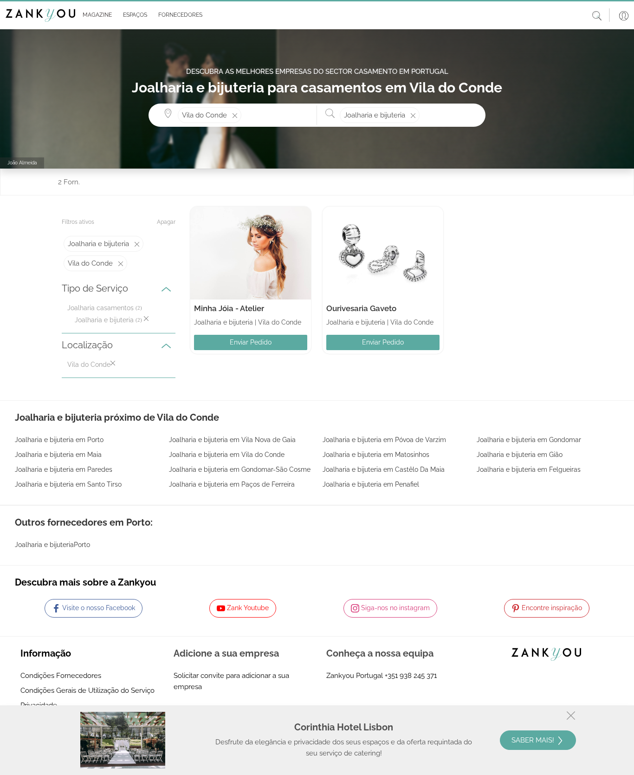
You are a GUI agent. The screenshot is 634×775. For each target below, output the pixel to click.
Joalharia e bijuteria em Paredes (63, 469)
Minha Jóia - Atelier (229, 308)
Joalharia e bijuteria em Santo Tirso (68, 484)
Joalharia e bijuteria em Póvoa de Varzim (384, 439)
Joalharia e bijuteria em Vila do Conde (227, 454)
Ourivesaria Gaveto (361, 308)
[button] (95, 15)
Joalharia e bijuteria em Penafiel (371, 484)
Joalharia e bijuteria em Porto (59, 439)
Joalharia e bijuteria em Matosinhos (376, 454)
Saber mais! (533, 740)
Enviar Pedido (251, 342)
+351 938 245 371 (411, 675)
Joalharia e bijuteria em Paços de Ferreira (232, 484)
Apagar (166, 222)
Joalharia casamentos (100, 308)
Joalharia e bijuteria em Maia (58, 454)
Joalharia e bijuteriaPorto (52, 544)
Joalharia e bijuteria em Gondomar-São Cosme (240, 469)
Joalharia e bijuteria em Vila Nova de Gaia (232, 439)
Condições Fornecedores (60, 675)
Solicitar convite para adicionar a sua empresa (231, 681)
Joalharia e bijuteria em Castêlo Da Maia (384, 469)
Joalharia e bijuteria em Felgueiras (529, 469)
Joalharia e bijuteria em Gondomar (529, 439)
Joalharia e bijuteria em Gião (520, 454)
